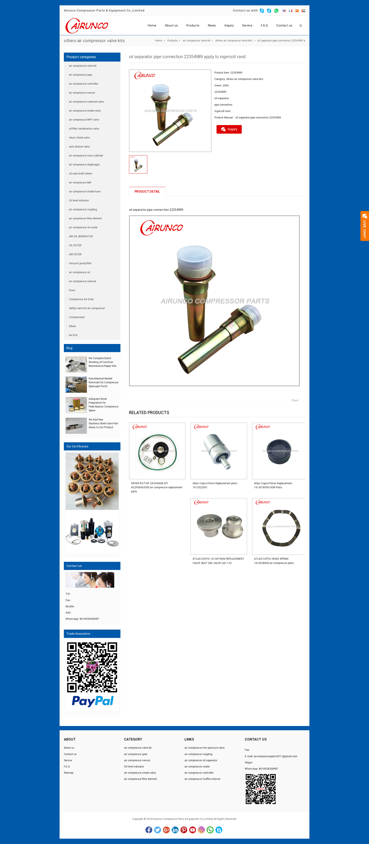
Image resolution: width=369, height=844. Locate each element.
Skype (218, 829)
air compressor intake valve (85, 110)
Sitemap (68, 772)
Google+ (166, 829)
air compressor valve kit (196, 40)
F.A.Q (264, 25)
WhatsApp (210, 829)
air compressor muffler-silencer (202, 779)
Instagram (201, 829)
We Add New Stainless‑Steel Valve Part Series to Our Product (103, 423)
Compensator (77, 317)
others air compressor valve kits (94, 40)
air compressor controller (83, 83)
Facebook (148, 829)
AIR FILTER (75, 254)
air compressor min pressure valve (204, 747)
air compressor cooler (197, 766)
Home (152, 25)
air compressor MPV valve (84, 119)
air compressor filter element (85, 218)
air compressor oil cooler (83, 227)
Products (192, 25)
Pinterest (183, 829)
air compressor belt (80, 182)
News (212, 25)
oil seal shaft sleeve (80, 173)
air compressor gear (80, 74)
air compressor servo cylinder (86, 155)
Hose (72, 290)
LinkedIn (175, 829)
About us (171, 25)
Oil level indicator (79, 200)
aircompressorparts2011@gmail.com (275, 756)
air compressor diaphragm (84, 164)
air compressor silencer (82, 281)
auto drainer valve (79, 146)
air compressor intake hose (85, 191)
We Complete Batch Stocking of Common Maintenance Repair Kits (103, 362)
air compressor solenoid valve (86, 101)
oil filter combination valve (84, 128)
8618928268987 (89, 618)
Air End (73, 335)
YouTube (192, 829)
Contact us (241, 10)
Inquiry (229, 25)
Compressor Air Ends (81, 299)
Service (247, 25)
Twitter (157, 829)
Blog (69, 348)
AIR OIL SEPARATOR (81, 236)
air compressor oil (79, 272)
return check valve (79, 137)
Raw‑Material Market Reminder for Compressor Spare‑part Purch (104, 382)
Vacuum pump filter (80, 263)
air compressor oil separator (200, 760)
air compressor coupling (83, 209)
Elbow (72, 326)
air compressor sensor (82, 92)
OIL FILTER (75, 245)
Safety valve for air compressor (87, 308)
